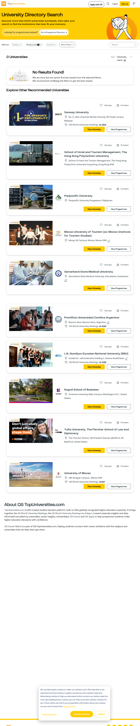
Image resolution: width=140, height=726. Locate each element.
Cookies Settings (49, 714)
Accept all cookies (82, 714)
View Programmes (119, 129)
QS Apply (89, 516)
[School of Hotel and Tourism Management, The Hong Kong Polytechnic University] (58, 153)
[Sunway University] (58, 114)
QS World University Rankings (32, 513)
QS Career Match (13, 526)
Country (50, 44)
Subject (16, 44)
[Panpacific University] (58, 197)
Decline (101, 714)
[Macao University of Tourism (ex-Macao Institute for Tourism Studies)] (58, 233)
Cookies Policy (69, 706)
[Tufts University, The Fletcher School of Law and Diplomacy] (58, 431)
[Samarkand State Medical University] (58, 273)
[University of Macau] (58, 474)
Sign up (124, 4)
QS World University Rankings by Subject (72, 513)
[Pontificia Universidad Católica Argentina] (58, 319)
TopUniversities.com (14, 510)
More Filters (66, 44)
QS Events (75, 516)
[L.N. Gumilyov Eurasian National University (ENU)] (58, 355)
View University (94, 129)
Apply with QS (96, 4)
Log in (115, 4)
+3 (108, 322)
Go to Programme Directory (53, 32)
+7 (126, 358)
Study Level (33, 44)
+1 (108, 240)
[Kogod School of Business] (58, 391)
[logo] (13, 3)
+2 (65, 280)
